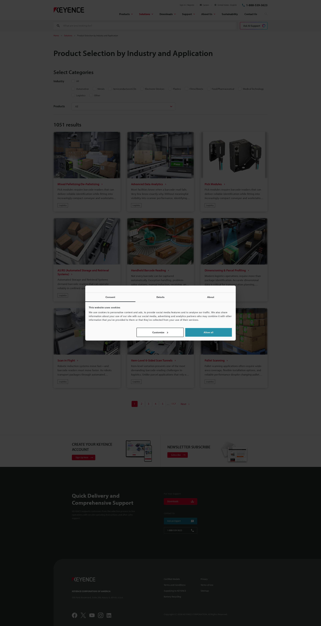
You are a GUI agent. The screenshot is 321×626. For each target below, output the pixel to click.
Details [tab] (160, 297)
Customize (158, 332)
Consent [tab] (110, 297)
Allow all (208, 332)
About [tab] (210, 297)
